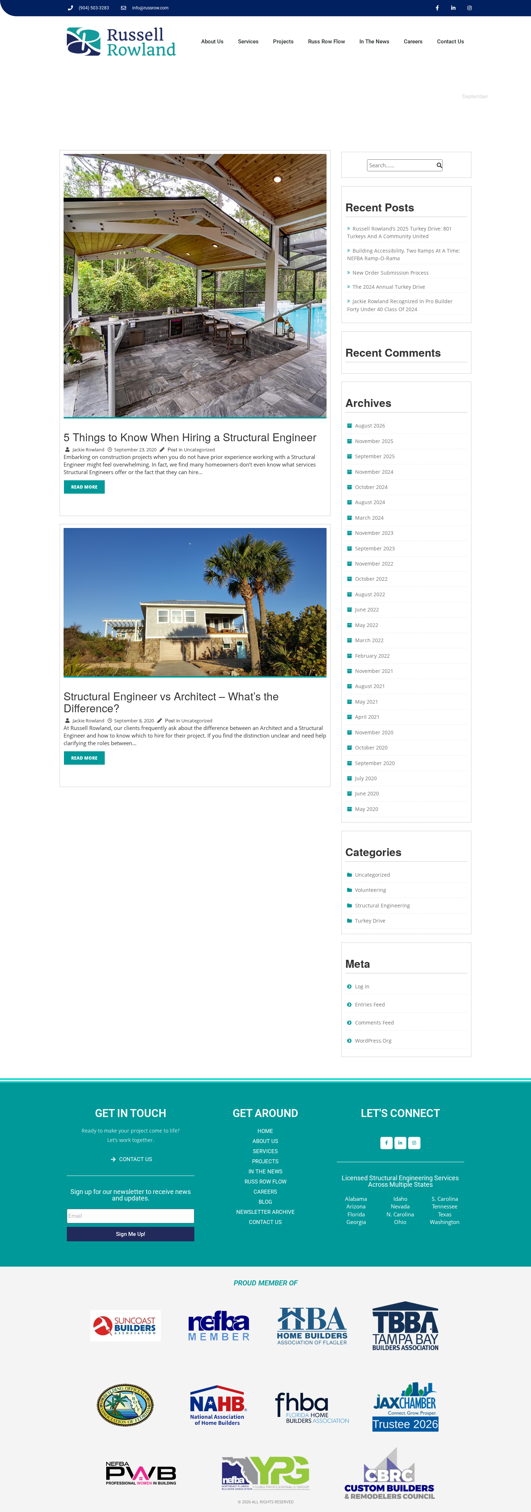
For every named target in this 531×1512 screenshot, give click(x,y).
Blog (265, 1202)
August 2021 (370, 686)
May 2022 (366, 625)
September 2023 (375, 548)
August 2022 (370, 594)
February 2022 (372, 655)
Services (248, 41)
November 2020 (374, 732)
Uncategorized (199, 449)
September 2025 (375, 456)
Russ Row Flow (326, 41)
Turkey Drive (370, 920)
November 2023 (374, 532)
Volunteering (370, 889)
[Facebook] (437, 8)
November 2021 (374, 670)
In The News (374, 41)
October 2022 (371, 578)
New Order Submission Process (391, 272)
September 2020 (375, 763)
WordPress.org (373, 1040)
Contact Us (450, 41)
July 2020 (366, 778)
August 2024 (370, 502)
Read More (84, 487)
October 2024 (371, 487)
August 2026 (370, 425)
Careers (413, 41)
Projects (283, 41)
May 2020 (366, 809)
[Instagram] (470, 8)
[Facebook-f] (386, 1143)
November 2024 (374, 471)
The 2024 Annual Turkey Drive (389, 286)
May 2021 (366, 701)
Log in (362, 986)
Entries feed (370, 1004)
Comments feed (374, 1022)
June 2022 (367, 609)
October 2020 (371, 747)
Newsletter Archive (265, 1212)
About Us (212, 41)
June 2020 (367, 793)
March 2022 (369, 640)
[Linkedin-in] (400, 1143)
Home (265, 1131)
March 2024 (369, 517)
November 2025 (374, 441)
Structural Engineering (382, 905)
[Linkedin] (453, 8)
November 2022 (374, 563)
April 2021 (367, 716)
